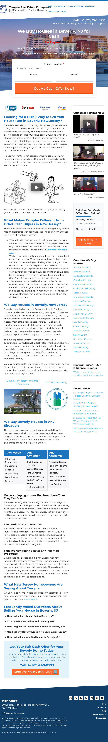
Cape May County (82, 284)
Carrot (53, 732)
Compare (100, 23)
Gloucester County (83, 297)
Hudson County (81, 301)
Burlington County (83, 276)
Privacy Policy (99, 714)
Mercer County (81, 309)
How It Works (76, 6)
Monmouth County (83, 318)
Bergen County (81, 271)
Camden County (82, 280)
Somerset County (82, 339)
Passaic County (81, 330)
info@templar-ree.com (14, 713)
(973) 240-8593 (9, 708)
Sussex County (81, 343)
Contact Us (101, 707)
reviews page (31, 599)
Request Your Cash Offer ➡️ (35, 672)
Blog (63, 11)
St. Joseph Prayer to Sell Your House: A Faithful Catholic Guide (88, 395)
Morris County (80, 322)
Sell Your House (56, 6)
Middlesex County (83, 314)
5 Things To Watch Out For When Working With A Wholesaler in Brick (87, 421)
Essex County (80, 293)
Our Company (85, 23)
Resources (101, 718)
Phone (33, 74)
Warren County (81, 351)
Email (74, 74)
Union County (80, 347)
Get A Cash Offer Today (64, 23)
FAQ (104, 711)
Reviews (89, 6)
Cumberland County (84, 288)
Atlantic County (81, 267)
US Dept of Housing (56, 382)
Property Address (54, 64)
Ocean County (81, 326)
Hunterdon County (83, 305)
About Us (53, 11)
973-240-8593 (43, 665)
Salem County (80, 335)
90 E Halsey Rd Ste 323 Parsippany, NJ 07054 (25, 705)
